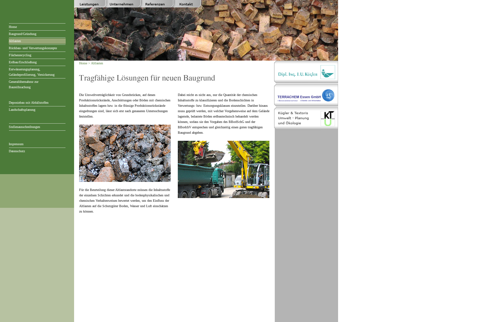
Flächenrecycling (20, 55)
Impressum (16, 144)
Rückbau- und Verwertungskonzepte (33, 48)
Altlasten (15, 41)
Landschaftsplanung (22, 109)
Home (13, 27)
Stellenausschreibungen (24, 127)
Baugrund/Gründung (22, 34)
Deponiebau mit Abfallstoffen (28, 102)
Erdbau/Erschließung (23, 62)
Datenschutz (17, 151)
